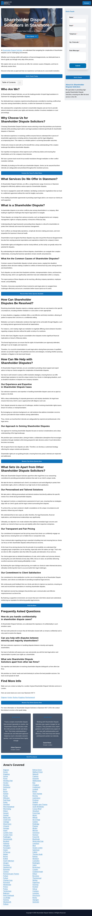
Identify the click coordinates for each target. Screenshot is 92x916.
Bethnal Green (37, 770)
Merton (35, 815)
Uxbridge (6, 822)
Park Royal (6, 800)
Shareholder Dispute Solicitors (12, 50)
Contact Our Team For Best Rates (32, 173)
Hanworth (36, 778)
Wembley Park (8, 780)
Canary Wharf (37, 809)
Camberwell (36, 787)
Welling (35, 880)
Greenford (6, 804)
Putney (5, 889)
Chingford (36, 785)
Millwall (35, 817)
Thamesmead (37, 878)
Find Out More (31, 605)
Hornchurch (36, 895)
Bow (34, 783)
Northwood (6, 787)
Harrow (5, 776)
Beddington (36, 863)
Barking (35, 856)
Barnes (5, 856)
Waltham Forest (37, 772)
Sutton (35, 865)
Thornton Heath (37, 854)
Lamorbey (36, 893)
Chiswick (6, 826)
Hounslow (6, 865)
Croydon (35, 869)
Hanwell (6, 813)
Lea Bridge (6, 897)
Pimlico (5, 887)
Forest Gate (36, 813)
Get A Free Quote (32, 757)
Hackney (6, 900)
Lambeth (35, 789)
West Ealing (7, 809)
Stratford (35, 802)
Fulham (5, 876)
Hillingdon (6, 845)
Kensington (7, 848)
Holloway (6, 843)
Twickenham (7, 891)
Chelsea (6, 871)
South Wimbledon (38, 806)
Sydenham (36, 850)
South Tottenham (8, 861)
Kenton (10, 697)
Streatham (36, 811)
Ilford (34, 845)
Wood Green (7, 824)
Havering (35, 884)
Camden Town (7, 832)
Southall (6, 815)
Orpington (36, 900)
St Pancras (6, 852)
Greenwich (36, 832)
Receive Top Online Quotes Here (32, 461)
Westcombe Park (38, 841)
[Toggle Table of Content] (19, 82)
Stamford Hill (7, 867)
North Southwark (8, 895)
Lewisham (36, 843)
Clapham (35, 776)
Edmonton (6, 869)
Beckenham (36, 867)
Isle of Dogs (36, 819)
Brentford (6, 841)
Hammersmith (7, 839)
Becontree (36, 876)
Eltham (35, 874)
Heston (5, 850)
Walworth (35, 774)
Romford (35, 887)
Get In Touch (78, 77)
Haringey (6, 828)
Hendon (5, 783)
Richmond (6, 882)
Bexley (35, 897)
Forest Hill (36, 837)
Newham (35, 835)
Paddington (7, 837)
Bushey (15, 697)
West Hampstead (8, 806)
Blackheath (36, 839)
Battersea (6, 893)
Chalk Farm (7, 819)
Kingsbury (21, 697)
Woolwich (36, 858)
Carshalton (36, 861)
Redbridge (36, 824)
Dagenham (36, 882)
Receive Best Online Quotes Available (31, 293)
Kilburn (5, 811)
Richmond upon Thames (11, 874)
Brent (5, 789)
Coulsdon (36, 891)
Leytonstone (36, 798)
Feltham (5, 904)
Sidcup (35, 889)
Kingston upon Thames (40, 804)
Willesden (6, 798)
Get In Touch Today (32, 76)
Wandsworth (7, 902)
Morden (35, 828)
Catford (35, 852)
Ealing (5, 802)
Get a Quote (30, 36)
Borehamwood (30, 697)
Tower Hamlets (37, 793)
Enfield (5, 858)
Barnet (5, 791)
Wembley (6, 785)
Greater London (37, 848)
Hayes (5, 830)
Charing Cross (7, 880)
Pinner (5, 778)
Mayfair (5, 854)
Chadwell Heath (38, 871)
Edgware (4, 697)
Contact (86, 3)
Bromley (35, 796)
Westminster (7, 884)
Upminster (36, 902)
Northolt (5, 793)
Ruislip (5, 796)
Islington (6, 863)
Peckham (36, 800)
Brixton (35, 791)
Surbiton (35, 822)
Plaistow (35, 826)
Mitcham (35, 830)
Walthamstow (37, 780)
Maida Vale (6, 817)
